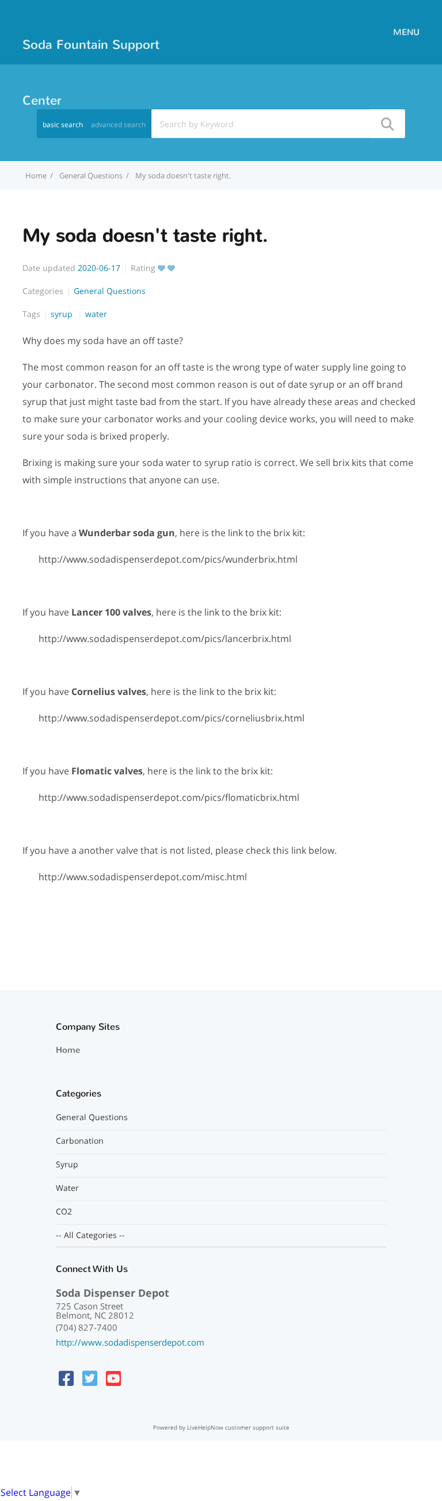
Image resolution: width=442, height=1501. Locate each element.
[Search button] (386, 123)
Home (68, 1050)
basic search (63, 124)
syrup (63, 313)
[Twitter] (89, 1378)
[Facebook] (66, 1378)
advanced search (118, 124)
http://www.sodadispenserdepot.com (130, 1342)
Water (67, 1188)
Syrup (67, 1164)
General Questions (91, 175)
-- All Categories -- (90, 1235)
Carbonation (80, 1140)
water (96, 313)
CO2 (64, 1211)
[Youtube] (113, 1378)
